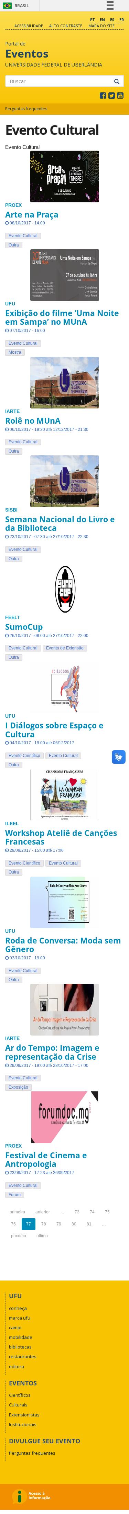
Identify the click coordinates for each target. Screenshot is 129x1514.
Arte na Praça (31, 214)
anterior (42, 1212)
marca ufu (19, 1318)
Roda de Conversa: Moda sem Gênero (63, 945)
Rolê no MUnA (33, 420)
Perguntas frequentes (26, 109)
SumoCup (24, 626)
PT (92, 19)
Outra (14, 245)
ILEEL (12, 823)
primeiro (17, 1212)
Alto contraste (65, 25)
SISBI (11, 510)
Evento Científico (24, 755)
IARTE (12, 411)
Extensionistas (24, 1415)
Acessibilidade (28, 25)
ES (112, 19)
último (42, 1235)
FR (121, 19)
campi (15, 1327)
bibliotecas (20, 1347)
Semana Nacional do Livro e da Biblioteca (60, 523)
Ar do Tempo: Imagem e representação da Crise (52, 1052)
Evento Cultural (23, 235)
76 (13, 1224)
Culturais (18, 1405)
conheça (18, 1308)
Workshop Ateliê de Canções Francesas (61, 837)
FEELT (12, 617)
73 (77, 1212)
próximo (18, 1235)
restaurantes (22, 1356)
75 (107, 1212)
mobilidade (20, 1337)
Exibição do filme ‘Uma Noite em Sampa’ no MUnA (62, 317)
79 (58, 1224)
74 (92, 1212)
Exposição (18, 1087)
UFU (10, 303)
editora (16, 1366)
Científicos (20, 1395)
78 (43, 1224)
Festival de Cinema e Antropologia (46, 1159)
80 (74, 1224)
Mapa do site (101, 25)
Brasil (14, 6)
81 (89, 1224)
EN (102, 19)
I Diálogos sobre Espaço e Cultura (54, 729)
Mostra (15, 352)
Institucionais (22, 1424)
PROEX (13, 205)
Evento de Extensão (65, 648)
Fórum (15, 1194)
